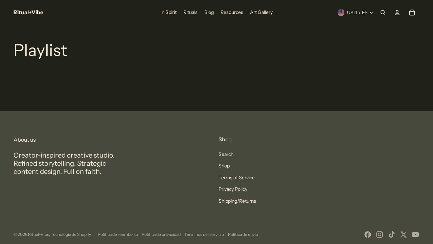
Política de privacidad (161, 234)
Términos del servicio (204, 234)
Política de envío (243, 234)
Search (226, 154)
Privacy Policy (233, 189)
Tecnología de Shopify (71, 234)
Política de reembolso (118, 234)
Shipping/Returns (237, 201)
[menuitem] (168, 12)
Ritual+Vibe (38, 234)
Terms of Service (237, 178)
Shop (224, 166)
